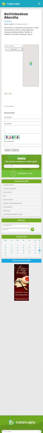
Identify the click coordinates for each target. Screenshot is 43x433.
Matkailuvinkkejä (9, 189)
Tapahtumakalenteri (21, 261)
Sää (4, 196)
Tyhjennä (15, 150)
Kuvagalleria (8, 200)
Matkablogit (8, 207)
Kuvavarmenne (9, 141)
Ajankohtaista (8, 185)
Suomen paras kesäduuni (12, 203)
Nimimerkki (8, 117)
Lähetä (7, 150)
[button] (14, 49)
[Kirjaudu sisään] (32, 229)
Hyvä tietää (7, 192)
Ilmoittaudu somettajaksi (12, 214)
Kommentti (8, 124)
